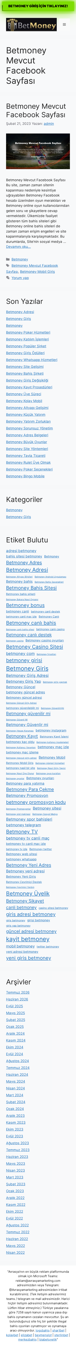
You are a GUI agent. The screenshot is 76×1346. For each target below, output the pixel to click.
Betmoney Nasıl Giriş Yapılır (51, 768)
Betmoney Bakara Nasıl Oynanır (22, 599)
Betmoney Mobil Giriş (37, 272)
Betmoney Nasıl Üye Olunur (20, 773)
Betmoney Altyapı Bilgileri (19, 576)
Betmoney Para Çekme (30, 789)
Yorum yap (20, 278)
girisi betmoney (38, 920)
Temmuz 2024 (18, 1068)
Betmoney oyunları (40, 778)
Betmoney (20, 259)
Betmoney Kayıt (22, 736)
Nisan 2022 (15, 1253)
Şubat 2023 (15, 1184)
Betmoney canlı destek (29, 634)
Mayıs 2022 (15, 1246)
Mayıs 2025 (15, 1013)
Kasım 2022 (15, 1205)
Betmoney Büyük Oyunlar (26, 442)
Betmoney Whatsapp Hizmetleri (31, 360)
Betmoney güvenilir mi (28, 713)
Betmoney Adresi (20, 312)
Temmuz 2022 (17, 1232)
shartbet (58, 1330)
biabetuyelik (48, 1339)
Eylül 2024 (14, 1054)
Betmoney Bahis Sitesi (31, 588)
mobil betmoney (20, 946)
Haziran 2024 (17, 1075)
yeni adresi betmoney (22, 952)
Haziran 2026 (17, 999)
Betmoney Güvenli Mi (17, 719)
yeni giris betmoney (28, 958)
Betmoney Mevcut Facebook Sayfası (36, 110)
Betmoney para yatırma (25, 783)
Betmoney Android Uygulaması (50, 576)
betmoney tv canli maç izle (26, 844)
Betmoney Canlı (49, 616)
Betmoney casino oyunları (45, 640)
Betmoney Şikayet (25, 900)
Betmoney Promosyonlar (18, 809)
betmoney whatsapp (21, 859)
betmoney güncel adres (25, 692)
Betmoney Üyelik (28, 893)
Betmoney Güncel (20, 687)
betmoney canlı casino (50, 629)
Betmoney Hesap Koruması (20, 730)
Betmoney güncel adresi (24, 697)
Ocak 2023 (15, 1191)
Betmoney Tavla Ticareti (25, 456)
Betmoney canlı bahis (31, 623)
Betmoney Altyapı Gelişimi (27, 408)
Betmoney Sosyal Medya (45, 814)
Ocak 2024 (15, 1109)
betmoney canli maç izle (21, 616)
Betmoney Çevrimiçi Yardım (20, 887)
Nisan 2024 (15, 1088)
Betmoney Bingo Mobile (25, 476)
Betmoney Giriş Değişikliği (27, 380)
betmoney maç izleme (22, 752)
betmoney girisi (24, 660)
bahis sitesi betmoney (24, 556)
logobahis (43, 1330)
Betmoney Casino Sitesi (34, 647)
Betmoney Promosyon (27, 795)
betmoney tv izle (16, 849)
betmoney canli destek (45, 611)
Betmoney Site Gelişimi (25, 367)
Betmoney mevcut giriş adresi (21, 758)
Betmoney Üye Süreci (23, 394)
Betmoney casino (15, 640)
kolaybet (12, 1335)
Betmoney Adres (24, 562)
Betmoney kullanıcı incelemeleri (52, 742)
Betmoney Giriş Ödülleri (25, 353)
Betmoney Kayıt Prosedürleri (29, 387)
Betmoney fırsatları (46, 654)
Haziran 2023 (17, 1157)
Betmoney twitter (40, 849)
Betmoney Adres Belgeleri (27, 435)
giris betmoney (15, 920)
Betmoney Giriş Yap (23, 681)
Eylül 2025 (14, 1006)
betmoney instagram (51, 730)
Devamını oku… (18, 247)
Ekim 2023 (14, 1129)
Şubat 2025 (15, 1020)
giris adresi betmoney (31, 914)
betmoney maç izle (53, 747)
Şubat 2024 (15, 1102)
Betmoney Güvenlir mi (27, 724)
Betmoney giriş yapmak (55, 682)
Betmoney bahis (19, 581)
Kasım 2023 (16, 1122)
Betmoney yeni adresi (25, 871)
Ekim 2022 (14, 1211)
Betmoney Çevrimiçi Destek (24, 882)
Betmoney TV (22, 832)
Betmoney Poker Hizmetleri (28, 332)
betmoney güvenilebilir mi (22, 708)
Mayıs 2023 (15, 1164)
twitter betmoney (48, 946)
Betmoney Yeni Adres (28, 865)
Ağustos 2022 (17, 1225)
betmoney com (20, 653)
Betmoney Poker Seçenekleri (29, 469)
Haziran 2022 (17, 1239)
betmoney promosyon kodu (36, 802)
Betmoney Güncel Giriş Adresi (21, 703)
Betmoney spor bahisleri (29, 819)
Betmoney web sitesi (21, 854)
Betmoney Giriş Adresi (27, 675)
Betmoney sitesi (47, 808)
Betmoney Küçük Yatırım (25, 415)
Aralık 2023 (15, 1116)
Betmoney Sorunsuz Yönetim (29, 428)
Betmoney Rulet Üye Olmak (28, 462)
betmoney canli (17, 611)
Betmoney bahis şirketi (20, 594)
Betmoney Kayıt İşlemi (54, 736)
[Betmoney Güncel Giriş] (31, 24)
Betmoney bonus (25, 605)
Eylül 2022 (14, 1218)
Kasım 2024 (16, 1040)
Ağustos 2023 (17, 1143)
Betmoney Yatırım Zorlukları (28, 421)
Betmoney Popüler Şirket (26, 346)
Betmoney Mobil (52, 757)
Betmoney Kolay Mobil (24, 401)
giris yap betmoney (18, 925)
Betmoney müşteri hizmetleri (50, 763)
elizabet (26, 1335)
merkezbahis (27, 1339)
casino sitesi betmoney (53, 907)
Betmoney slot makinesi (18, 814)
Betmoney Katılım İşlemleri (27, 339)
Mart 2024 (14, 1095)
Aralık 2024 (15, 1033)
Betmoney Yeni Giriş (21, 876)
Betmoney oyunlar (15, 778)
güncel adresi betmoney (31, 931)
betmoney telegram (23, 825)
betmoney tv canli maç (27, 838)
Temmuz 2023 (18, 1150)
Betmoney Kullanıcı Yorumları (21, 747)
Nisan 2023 (15, 1170)
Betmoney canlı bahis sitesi (20, 629)
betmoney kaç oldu (20, 742)
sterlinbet (61, 1335)
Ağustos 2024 (17, 1061)
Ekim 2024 (14, 1047)
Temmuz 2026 (18, 992)
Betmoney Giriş (18, 319)
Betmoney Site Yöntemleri (27, 449)
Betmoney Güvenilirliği (52, 708)
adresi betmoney (21, 550)
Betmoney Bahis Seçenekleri (49, 582)
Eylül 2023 (14, 1136)
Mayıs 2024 (15, 1081)
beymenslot (43, 1335)
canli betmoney (21, 907)
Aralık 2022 (15, 1198)
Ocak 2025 (15, 1027)
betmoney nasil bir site (20, 768)
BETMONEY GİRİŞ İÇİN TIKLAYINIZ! (38, 6)
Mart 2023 (14, 1177)
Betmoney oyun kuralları (48, 773)
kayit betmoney (27, 939)
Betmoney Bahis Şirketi (25, 373)
